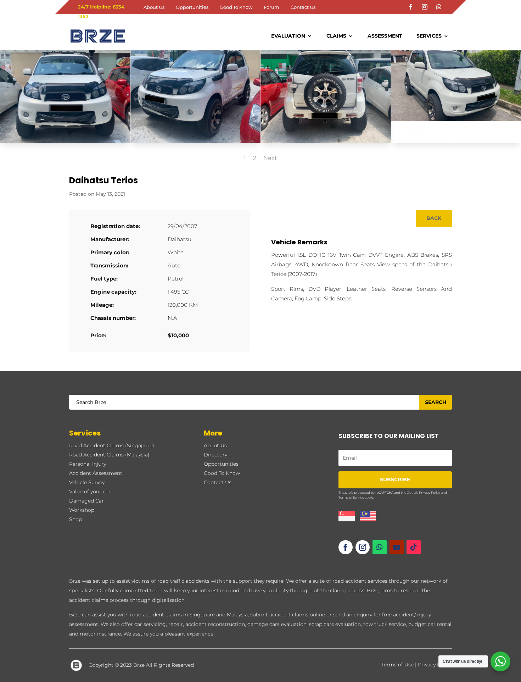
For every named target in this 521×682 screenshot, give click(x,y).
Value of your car (90, 491)
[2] (195, 142)
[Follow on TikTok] (414, 547)
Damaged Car (86, 501)
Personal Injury (87, 464)
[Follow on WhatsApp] (438, 6)
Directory (215, 454)
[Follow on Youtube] (397, 547)
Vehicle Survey (87, 482)
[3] (325, 142)
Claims (336, 36)
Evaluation (288, 36)
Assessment (385, 36)
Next (270, 158)
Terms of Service (351, 497)
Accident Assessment (95, 473)
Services (429, 36)
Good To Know (236, 7)
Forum (271, 7)
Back (433, 218)
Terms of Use (397, 664)
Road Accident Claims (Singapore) (111, 445)
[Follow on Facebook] (410, 6)
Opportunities (192, 7)
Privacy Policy (429, 492)
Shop (75, 519)
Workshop (81, 510)
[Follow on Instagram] (424, 6)
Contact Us (303, 7)
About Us (154, 7)
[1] (65, 142)
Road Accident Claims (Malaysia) (109, 454)
